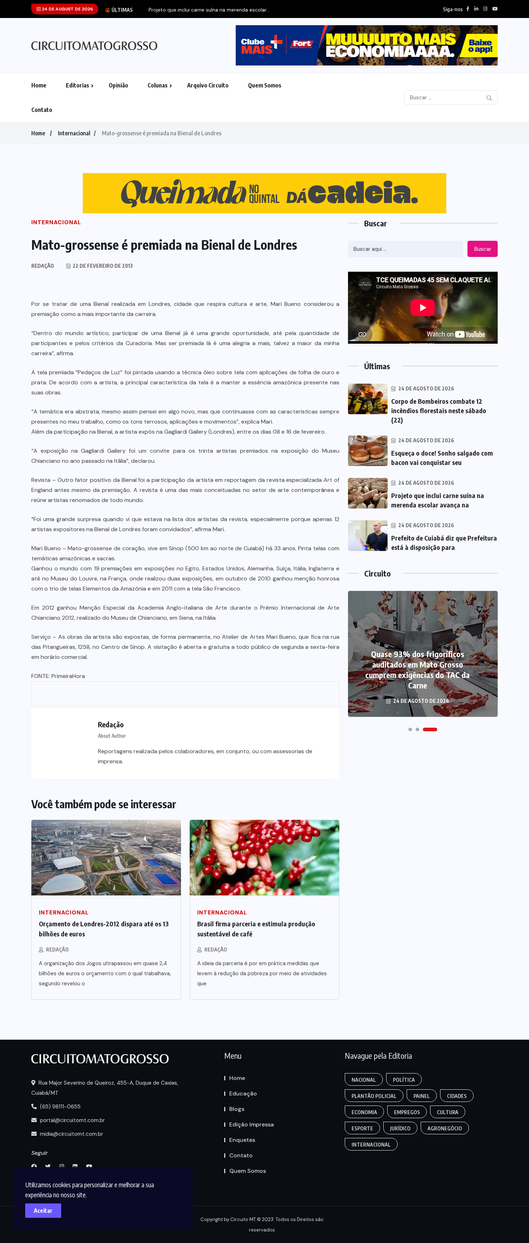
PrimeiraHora (68, 676)
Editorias (77, 85)
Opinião (118, 85)
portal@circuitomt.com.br (72, 1120)
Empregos (407, 1112)
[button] (410, 729)
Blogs (236, 1109)
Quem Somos (264, 85)
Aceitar (43, 1210)
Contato (41, 109)
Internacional (74, 133)
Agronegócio (445, 1128)
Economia (364, 1112)
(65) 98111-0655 (60, 1106)
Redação (57, 949)
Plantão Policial (374, 1096)
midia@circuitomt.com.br (71, 1134)
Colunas (158, 85)
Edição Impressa (251, 1124)
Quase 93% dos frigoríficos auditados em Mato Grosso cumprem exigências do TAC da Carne (417, 669)
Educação (243, 1093)
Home (38, 85)
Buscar (482, 249)
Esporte (362, 1128)
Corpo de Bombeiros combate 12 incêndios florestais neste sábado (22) (438, 410)
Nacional (364, 1080)
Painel (421, 1096)
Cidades (457, 1096)
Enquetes (242, 1140)
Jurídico (400, 1128)
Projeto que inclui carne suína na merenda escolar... (209, 10)
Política (404, 1080)
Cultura (447, 1112)
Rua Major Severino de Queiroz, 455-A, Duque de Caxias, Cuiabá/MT (104, 1088)
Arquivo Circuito (208, 85)
